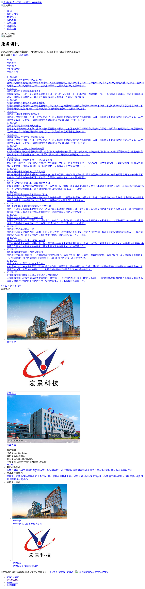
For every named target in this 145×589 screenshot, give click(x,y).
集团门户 (91, 470)
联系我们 (11, 28)
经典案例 (11, 19)
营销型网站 (12, 13)
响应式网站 (12, 470)
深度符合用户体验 (99, 476)
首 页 (9, 11)
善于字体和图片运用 (119, 476)
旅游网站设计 (54, 470)
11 (20, 286)
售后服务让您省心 (19, 479)
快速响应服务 (28, 476)
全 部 (9, 60)
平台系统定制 (103, 470)
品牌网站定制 (80, 470)
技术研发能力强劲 (81, 476)
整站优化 (11, 16)
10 (17, 286)
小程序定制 (66, 470)
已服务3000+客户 (43, 476)
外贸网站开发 (39, 470)
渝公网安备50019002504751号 (93, 572)
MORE (10, 464)
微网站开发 (126, 470)
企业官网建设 (25, 470)
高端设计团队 (13, 476)
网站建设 (11, 63)
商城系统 (115, 470)
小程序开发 (12, 72)
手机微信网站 (13, 69)
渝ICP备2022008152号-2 (61, 572)
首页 (15, 54)
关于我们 (11, 22)
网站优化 (11, 66)
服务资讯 (11, 25)
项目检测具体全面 (62, 476)
